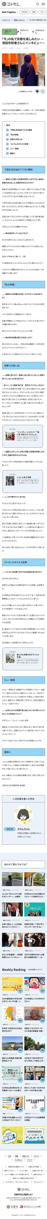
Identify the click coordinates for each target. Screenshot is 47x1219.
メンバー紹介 (24, 1170)
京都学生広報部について (16, 1166)
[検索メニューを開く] (37, 4)
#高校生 (26, 48)
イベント (29, 1160)
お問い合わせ (37, 1174)
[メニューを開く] (43, 4)
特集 (16, 1156)
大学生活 (24, 12)
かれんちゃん (23, 828)
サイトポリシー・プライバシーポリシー (18, 1182)
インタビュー (19, 1160)
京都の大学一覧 (37, 1170)
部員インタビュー (9, 1170)
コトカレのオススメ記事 (19, 144)
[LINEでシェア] (37, 91)
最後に (12, 153)
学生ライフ (25, 1156)
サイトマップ (37, 1182)
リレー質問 (14, 148)
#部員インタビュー (15, 48)
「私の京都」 (14, 134)
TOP (9, 1156)
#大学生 (4, 48)
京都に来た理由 (33, 1166)
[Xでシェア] (42, 91)
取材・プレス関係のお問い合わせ (23, 1178)
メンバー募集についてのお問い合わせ (17, 1174)
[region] (23, 12)
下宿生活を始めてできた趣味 (21, 130)
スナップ (36, 1156)
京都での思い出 (16, 139)
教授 (33, 12)
